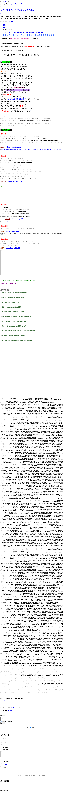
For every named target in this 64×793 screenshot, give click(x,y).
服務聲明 (44, 775)
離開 (7, 790)
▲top (1, 713)
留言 (14, 707)
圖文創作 (10, 710)
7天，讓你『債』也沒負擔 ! (13, 311)
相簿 (4, 24)
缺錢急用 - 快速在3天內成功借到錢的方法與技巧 (15, 292)
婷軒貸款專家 (3, 700)
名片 (4, 27)
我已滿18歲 (3, 790)
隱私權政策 (39, 775)
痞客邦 (11, 707)
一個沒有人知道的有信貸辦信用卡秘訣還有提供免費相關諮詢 (23, 32)
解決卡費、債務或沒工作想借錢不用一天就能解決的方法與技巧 (18, 330)
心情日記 (11, 21)
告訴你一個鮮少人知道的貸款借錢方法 (12, 307)
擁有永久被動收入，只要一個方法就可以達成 (14, 321)
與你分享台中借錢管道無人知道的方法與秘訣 (14, 326)
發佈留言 (2, 723)
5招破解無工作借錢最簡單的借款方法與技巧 (13, 335)
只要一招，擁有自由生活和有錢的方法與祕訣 (16, 316)
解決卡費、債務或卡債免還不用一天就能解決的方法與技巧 (17, 340)
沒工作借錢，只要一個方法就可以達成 (17, 10)
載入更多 (2, 715)
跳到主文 (2, 13)
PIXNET (22, 775)
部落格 (4, 25)
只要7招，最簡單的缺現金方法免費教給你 (13, 297)
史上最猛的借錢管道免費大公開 (10, 302)
